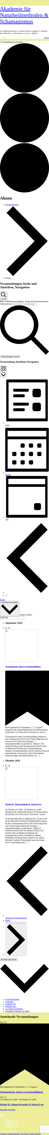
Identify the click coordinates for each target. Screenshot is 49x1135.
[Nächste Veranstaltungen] (6, 595)
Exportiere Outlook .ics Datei (17, 1011)
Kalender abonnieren (8, 960)
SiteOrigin (13, 1131)
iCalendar (9, 1002)
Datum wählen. (26, 615)
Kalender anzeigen (7, 1110)
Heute (2, 600)
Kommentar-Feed (12, 1124)
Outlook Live (10, 1006)
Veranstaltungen (11, 204)
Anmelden (9, 1120)
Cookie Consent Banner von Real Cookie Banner (20, 1134)
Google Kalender (12, 999)
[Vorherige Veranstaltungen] (27, 592)
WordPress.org (11, 1127)
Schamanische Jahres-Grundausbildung (23, 666)
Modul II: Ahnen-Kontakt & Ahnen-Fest (23, 804)
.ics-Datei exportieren (14, 1009)
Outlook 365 (10, 1004)
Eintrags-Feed (11, 1122)
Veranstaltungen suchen (10, 357)
